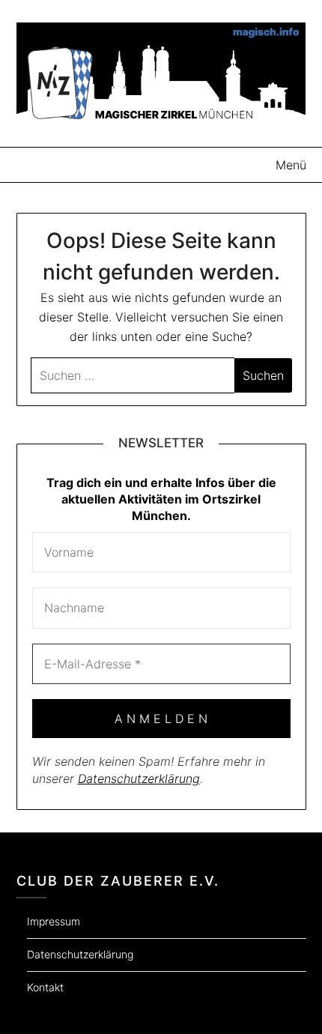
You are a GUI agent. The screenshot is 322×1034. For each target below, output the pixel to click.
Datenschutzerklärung (139, 778)
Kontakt (45, 987)
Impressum (53, 921)
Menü (291, 164)
